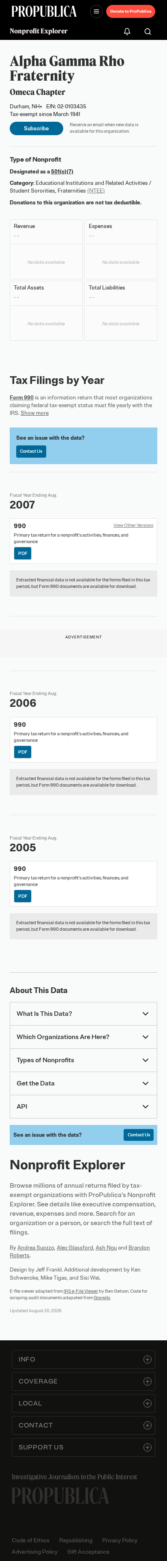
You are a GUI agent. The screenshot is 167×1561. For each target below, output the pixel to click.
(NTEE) (96, 190)
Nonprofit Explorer (39, 31)
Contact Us (31, 451)
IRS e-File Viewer (81, 1291)
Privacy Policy (119, 1540)
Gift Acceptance (88, 1551)
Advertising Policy (35, 1551)
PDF (23, 553)
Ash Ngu (106, 1247)
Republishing (75, 1540)
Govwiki (102, 1297)
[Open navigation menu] (96, 11)
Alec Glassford (75, 1247)
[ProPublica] (44, 11)
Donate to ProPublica (130, 11)
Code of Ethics (30, 1540)
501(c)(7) (62, 171)
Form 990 (22, 397)
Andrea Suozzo (35, 1247)
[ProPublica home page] (60, 1495)
